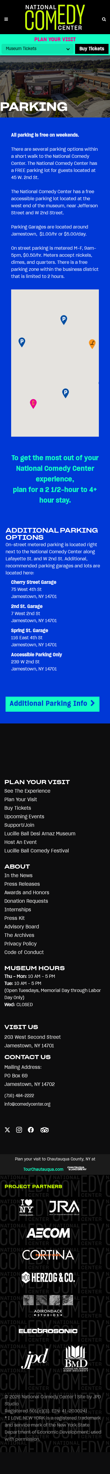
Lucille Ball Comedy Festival (36, 850)
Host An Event (20, 842)
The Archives (19, 935)
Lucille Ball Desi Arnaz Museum (39, 833)
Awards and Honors (26, 892)
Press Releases (22, 884)
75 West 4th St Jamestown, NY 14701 (34, 589)
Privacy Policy (20, 943)
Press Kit (14, 918)
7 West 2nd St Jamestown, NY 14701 (34, 613)
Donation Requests (26, 901)
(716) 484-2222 (19, 1096)
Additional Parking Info (48, 703)
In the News (18, 875)
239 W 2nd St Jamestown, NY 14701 (36, 661)
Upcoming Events (24, 816)
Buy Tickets (17, 808)
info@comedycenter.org (27, 1104)
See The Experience (27, 791)
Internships (17, 909)
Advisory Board (21, 926)
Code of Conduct (24, 952)
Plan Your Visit (20, 799)
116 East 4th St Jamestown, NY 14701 (34, 637)
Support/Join (19, 825)
